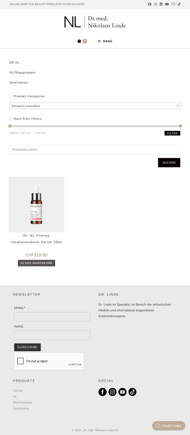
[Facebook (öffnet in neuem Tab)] (150, 4)
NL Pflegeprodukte (22, 73)
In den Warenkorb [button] (36, 263)
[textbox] (95, 106)
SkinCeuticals (19, 83)
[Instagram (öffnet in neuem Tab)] (155, 4)
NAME (18, 326)
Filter (172, 133)
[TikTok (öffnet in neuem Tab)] (178, 4)
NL (15, 396)
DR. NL (14, 63)
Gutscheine (21, 408)
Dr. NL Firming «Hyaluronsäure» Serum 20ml (36, 238)
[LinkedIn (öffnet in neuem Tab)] (161, 4)
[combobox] (95, 106)
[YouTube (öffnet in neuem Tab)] (167, 4)
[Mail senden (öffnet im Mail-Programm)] (173, 4)
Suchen (169, 162)
